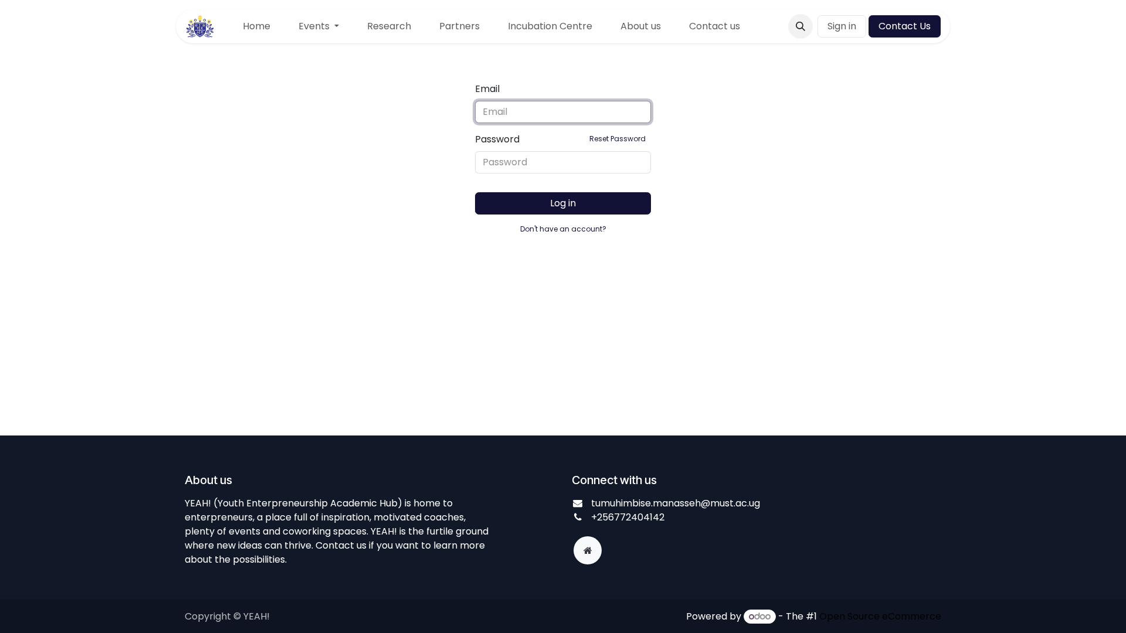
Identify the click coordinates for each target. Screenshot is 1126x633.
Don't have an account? (563, 229)
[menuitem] (256, 26)
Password (560, 139)
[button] (800, 26)
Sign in (841, 26)
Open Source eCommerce (880, 616)
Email (487, 89)
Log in (563, 203)
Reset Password (617, 139)
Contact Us (905, 26)
